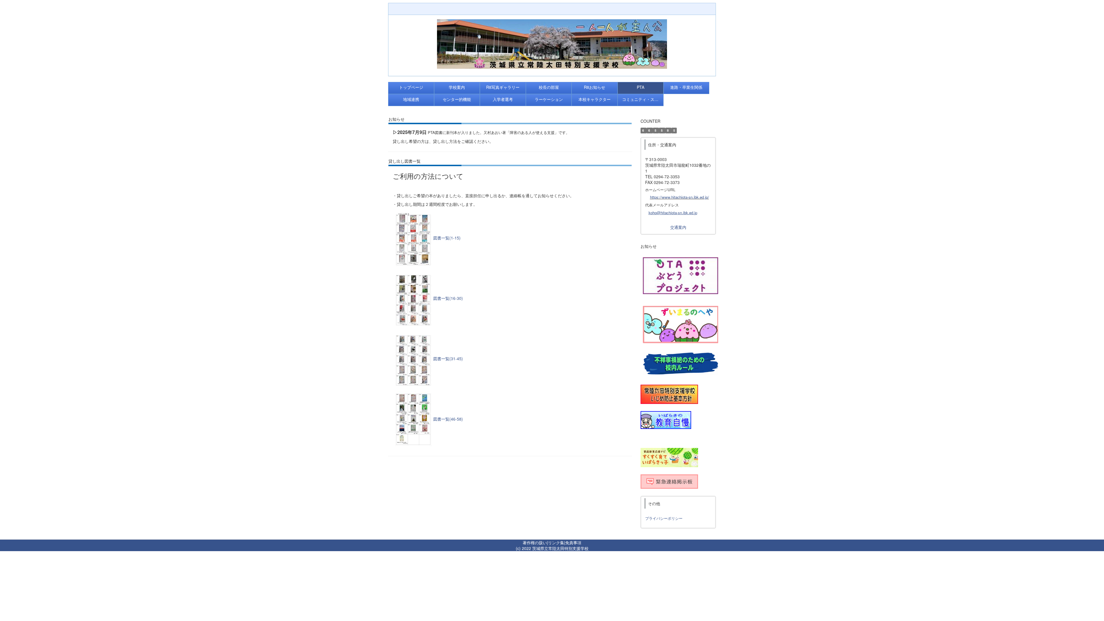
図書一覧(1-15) (447, 238)
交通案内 (678, 227)
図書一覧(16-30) (448, 298)
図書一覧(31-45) (448, 358)
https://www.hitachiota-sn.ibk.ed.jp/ (679, 197)
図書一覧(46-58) (448, 419)
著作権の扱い (535, 542)
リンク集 (556, 542)
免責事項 (573, 542)
